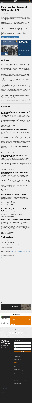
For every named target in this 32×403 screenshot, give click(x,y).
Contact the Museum (4, 390)
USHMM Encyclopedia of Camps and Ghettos (10, 37)
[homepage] (16, 1)
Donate (15, 362)
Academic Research (17, 369)
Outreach (15, 375)
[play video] (16, 48)
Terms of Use (3, 392)
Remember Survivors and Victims (19, 370)
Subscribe (22, 351)
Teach (15, 366)
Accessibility (3, 396)
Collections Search (17, 379)
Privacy (2, 394)
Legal (2, 398)
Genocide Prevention (17, 372)
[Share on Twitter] (6, 13)
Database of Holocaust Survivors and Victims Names (22, 380)
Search (30, 2)
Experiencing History (17, 383)
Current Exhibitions (17, 356)
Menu (2, 2)
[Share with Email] (7, 13)
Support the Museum (17, 359)
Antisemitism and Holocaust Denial (19, 373)
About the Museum (4, 388)
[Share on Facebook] (4, 13)
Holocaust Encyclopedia (17, 377)
